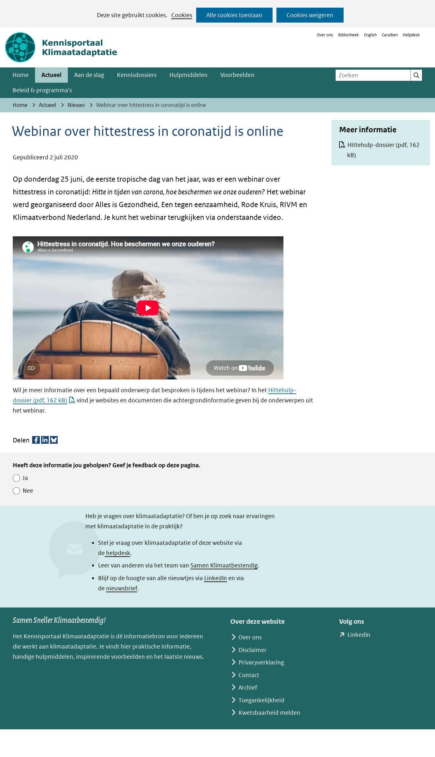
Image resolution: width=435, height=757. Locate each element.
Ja (25, 478)
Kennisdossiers (137, 75)
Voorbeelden (237, 75)
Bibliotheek (348, 35)
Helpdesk (411, 35)
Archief (248, 687)
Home (20, 75)
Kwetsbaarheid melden (269, 712)
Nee (28, 490)
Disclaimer (253, 650)
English (370, 35)
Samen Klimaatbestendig (224, 565)
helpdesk (117, 553)
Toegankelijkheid (261, 700)
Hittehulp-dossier (383, 150)
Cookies (181, 15)
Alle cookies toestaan (234, 15)
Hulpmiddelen (188, 75)
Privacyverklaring (261, 662)
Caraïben (390, 35)
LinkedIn (215, 578)
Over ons (325, 35)
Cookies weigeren (310, 15)
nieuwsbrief (121, 588)
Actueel (51, 75)
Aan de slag (89, 75)
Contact (249, 675)
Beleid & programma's (42, 90)
